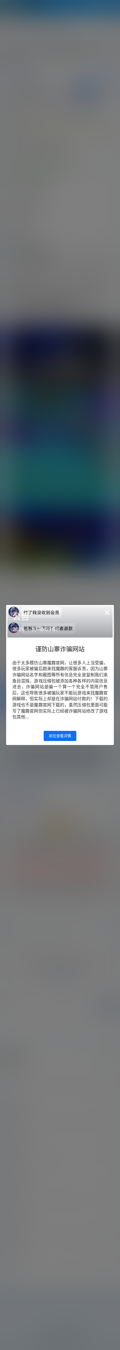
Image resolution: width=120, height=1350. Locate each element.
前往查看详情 (60, 736)
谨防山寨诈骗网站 (60, 649)
